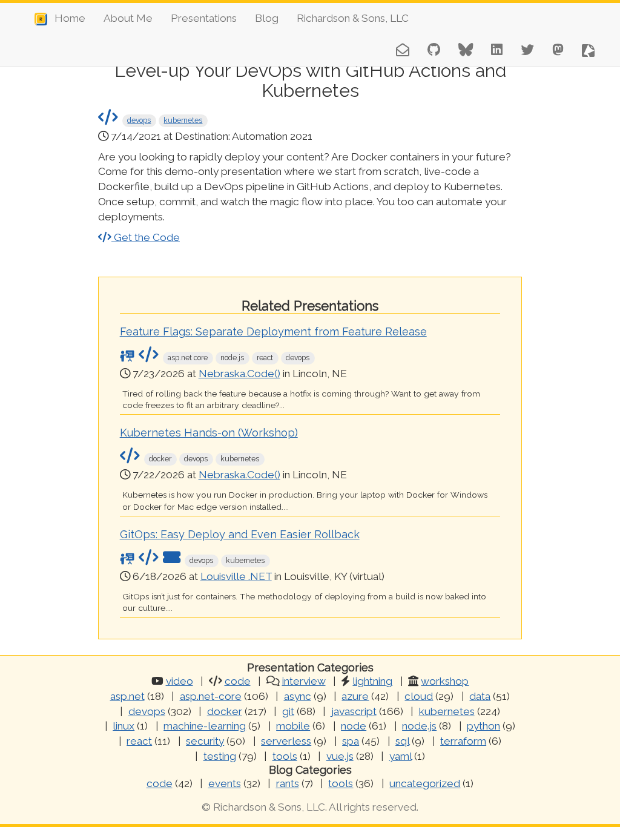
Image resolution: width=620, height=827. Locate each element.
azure (355, 696)
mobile (293, 726)
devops (139, 120)
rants (287, 783)
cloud (418, 696)
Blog (267, 18)
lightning (372, 681)
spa (350, 741)
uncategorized (424, 783)
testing (219, 756)
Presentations (204, 18)
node (353, 726)
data (479, 696)
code (238, 681)
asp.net (127, 696)
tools (284, 756)
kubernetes (182, 120)
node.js (419, 726)
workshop (445, 681)
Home (66, 18)
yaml (400, 756)
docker (224, 711)
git (288, 711)
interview (304, 681)
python (483, 726)
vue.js (340, 756)
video (179, 681)
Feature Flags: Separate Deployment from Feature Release (273, 331)
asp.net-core (211, 696)
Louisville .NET (236, 576)
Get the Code (145, 237)
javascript (354, 711)
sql (402, 741)
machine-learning (204, 726)
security (205, 741)
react (139, 741)
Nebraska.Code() (239, 373)
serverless (286, 741)
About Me (128, 18)
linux (123, 726)
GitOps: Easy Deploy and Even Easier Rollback (240, 534)
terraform (463, 741)
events (224, 783)
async (297, 696)
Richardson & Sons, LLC (353, 18)
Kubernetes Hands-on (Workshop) (209, 432)
